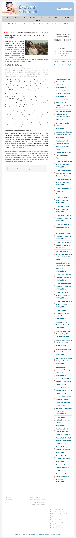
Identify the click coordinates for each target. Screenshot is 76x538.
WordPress (52, 534)
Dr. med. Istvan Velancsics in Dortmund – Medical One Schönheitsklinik (64, 134)
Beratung (27, 169)
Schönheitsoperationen (36, 497)
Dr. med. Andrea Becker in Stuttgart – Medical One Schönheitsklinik (63, 182)
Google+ (6, 502)
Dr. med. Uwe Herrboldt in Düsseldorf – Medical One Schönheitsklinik (63, 277)
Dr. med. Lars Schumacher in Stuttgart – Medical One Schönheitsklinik (64, 164)
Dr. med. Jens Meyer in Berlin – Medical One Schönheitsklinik (62, 200)
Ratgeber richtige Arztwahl (37, 504)
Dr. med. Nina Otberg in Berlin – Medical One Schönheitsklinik (62, 209)
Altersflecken (8, 117)
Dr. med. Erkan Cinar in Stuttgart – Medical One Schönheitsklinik (63, 458)
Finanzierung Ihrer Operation (38, 502)
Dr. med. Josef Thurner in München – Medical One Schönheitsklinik (63, 93)
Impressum (7, 497)
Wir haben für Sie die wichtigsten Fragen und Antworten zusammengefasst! (63, 67)
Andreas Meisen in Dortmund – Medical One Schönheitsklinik (63, 324)
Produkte (11, 88)
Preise (11, 169)
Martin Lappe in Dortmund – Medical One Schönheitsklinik (63, 351)
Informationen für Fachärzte (38, 499)
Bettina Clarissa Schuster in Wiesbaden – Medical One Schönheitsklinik (64, 236)
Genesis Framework (44, 534)
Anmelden (58, 534)
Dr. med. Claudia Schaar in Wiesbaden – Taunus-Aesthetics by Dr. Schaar (63, 399)
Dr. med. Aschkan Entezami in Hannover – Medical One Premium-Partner (64, 390)
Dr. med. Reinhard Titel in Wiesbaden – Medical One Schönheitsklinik (63, 218)
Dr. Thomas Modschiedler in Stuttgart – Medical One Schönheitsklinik (64, 360)
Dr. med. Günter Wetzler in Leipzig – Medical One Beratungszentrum (63, 191)
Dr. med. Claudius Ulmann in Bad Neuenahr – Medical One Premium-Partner (63, 173)
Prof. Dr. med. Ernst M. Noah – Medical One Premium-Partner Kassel (63, 431)
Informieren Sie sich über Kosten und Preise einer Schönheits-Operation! (63, 53)
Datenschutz (8, 499)
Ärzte (18, 169)
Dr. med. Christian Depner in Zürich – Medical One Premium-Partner (63, 245)
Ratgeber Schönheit (21, 9)
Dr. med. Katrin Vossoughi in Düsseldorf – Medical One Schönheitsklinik (63, 227)
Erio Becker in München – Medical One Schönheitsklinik (63, 125)
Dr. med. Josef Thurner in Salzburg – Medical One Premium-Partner (63, 467)
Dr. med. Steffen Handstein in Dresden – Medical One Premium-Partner (63, 440)
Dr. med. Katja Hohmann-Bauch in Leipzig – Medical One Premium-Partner (63, 333)
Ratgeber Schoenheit (31, 534)
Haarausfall (37, 141)
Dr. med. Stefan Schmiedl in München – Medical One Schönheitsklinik (64, 304)
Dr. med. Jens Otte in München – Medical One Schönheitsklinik (63, 295)
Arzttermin (39, 169)
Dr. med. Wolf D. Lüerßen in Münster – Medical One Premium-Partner (64, 342)
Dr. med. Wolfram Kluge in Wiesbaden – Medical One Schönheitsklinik (63, 286)
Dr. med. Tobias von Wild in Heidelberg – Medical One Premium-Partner (63, 381)
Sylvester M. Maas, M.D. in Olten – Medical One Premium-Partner (63, 155)
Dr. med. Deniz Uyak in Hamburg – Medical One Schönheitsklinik (63, 449)
